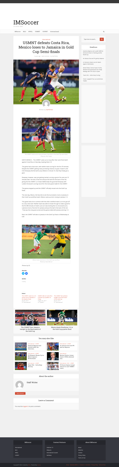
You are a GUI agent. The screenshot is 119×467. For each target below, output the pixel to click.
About (79, 447)
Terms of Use (81, 458)
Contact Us (82, 465)
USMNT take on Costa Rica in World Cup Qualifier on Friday (45, 297)
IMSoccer (26, 22)
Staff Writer (55, 56)
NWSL (30, 31)
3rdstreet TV (50, 447)
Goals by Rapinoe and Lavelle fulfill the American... (34, 347)
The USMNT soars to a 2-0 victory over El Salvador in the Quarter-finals (29, 297)
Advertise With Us (74, 465)
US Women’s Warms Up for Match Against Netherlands (36, 356)
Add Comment (45, 56)
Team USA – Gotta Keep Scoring (91, 75)
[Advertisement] (76, 24)
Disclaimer (88, 465)
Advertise (80, 450)
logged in (26, 406)
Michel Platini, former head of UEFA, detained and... (67, 356)
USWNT (45, 31)
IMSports (49, 450)
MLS (24, 31)
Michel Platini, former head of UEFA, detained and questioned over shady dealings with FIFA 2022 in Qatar (92, 69)
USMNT (37, 31)
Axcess (39, 465)
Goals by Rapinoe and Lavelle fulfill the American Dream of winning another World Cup (93, 52)
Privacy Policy (81, 455)
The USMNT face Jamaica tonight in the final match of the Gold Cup (60, 297)
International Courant (52, 452)
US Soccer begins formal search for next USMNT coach (67, 366)
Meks (29, 465)
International (54, 31)
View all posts (20, 393)
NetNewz (49, 455)
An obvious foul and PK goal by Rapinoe (67, 346)
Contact (80, 452)
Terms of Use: (102, 465)
